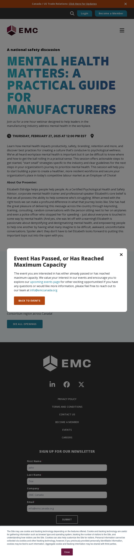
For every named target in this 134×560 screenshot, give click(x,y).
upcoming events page (45, 282)
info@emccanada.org (43, 290)
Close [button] (67, 551)
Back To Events (29, 300)
